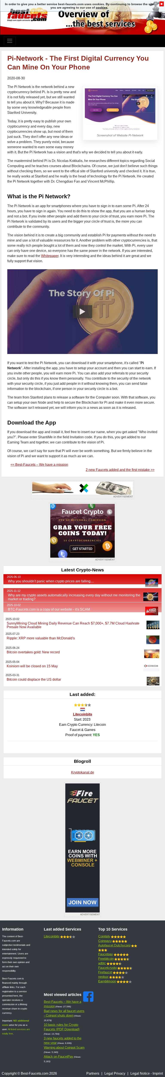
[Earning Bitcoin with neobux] (82, 489)
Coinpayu (105, 941)
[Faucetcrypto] (82, 532)
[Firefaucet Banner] (82, 849)
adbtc (102, 963)
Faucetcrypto (107, 967)
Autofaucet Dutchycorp (114, 945)
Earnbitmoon (107, 981)
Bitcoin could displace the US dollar (34, 679)
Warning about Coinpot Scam (64, 1047)
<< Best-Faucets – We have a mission (39, 464)
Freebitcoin (106, 958)
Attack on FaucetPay (58, 1056)
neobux (103, 977)
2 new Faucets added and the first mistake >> (120, 470)
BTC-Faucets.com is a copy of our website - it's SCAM (49, 609)
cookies (101, 7)
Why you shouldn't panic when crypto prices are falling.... (51, 581)
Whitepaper (49, 256)
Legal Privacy (114, 1073)
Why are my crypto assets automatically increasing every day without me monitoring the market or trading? (74, 597)
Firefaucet (105, 972)
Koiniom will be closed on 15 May (32, 666)
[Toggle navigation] (10, 41)
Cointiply (104, 936)
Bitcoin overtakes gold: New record (33, 652)
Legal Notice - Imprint (146, 1073)
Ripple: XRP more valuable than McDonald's (41, 638)
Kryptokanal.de (82, 772)
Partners (92, 1073)
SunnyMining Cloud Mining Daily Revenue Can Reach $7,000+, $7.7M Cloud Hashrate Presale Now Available (73, 625)
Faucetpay (105, 954)
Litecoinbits (82, 714)
